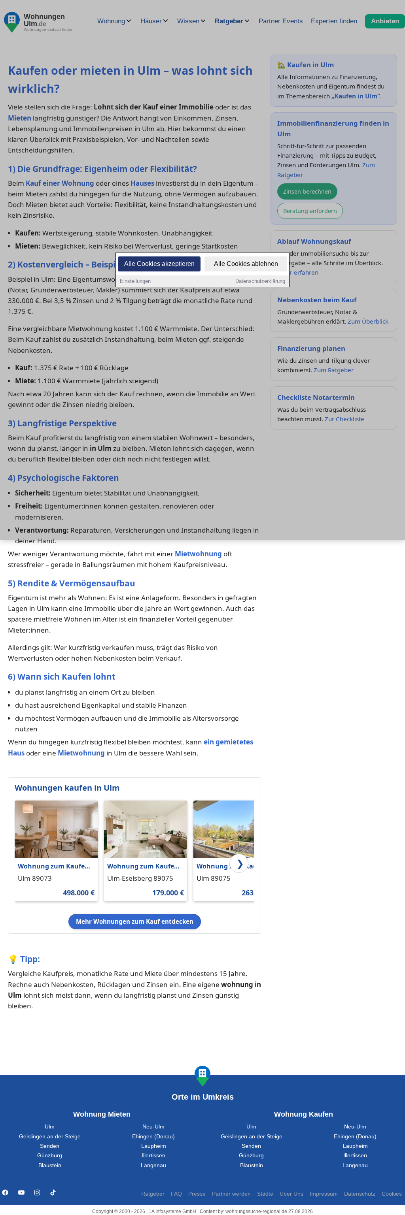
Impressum (324, 1194)
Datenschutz (359, 1194)
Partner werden (231, 1194)
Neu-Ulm (153, 1127)
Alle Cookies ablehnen (246, 263)
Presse (197, 1194)
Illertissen (153, 1155)
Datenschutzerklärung (260, 281)
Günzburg (49, 1155)
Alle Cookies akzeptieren (159, 263)
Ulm (50, 1127)
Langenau (153, 1165)
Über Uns (291, 1194)
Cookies (392, 1194)
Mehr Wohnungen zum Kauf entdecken (134, 921)
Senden (49, 1146)
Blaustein (49, 1165)
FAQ (176, 1194)
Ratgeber (153, 1194)
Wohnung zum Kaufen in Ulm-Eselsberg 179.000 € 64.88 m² (142, 867)
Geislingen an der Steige (50, 1137)
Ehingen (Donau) (153, 1137)
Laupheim (153, 1146)
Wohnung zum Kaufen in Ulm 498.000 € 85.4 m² (53, 867)
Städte (265, 1194)
